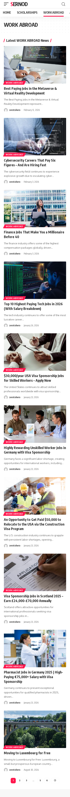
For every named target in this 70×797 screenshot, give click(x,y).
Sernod (18, 4)
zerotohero (14, 110)
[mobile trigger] (7, 4)
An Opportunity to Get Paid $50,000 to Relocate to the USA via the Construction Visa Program (34, 524)
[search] (63, 4)
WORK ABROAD (14, 83)
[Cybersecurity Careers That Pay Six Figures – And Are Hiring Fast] (35, 136)
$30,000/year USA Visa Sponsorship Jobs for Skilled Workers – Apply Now (34, 378)
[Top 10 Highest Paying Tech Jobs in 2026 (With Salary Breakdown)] (35, 280)
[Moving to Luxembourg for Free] (35, 729)
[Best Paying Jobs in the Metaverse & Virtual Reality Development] (35, 65)
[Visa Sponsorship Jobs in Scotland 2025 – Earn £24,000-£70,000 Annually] (35, 572)
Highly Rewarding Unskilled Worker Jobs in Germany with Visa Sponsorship (35, 450)
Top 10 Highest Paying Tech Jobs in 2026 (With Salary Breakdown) (33, 306)
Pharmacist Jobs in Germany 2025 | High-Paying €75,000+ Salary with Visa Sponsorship (33, 677)
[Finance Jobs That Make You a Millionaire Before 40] (35, 208)
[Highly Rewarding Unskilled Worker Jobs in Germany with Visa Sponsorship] (35, 424)
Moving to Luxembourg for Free (27, 753)
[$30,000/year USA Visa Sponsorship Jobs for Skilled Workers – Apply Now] (35, 352)
